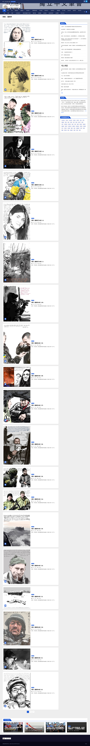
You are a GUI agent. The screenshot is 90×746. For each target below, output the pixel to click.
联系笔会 (16, 10)
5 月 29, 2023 (34, 691)
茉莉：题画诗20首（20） (37, 302)
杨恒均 (84, 124)
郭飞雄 (65, 130)
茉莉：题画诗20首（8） (37, 689)
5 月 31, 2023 (34, 629)
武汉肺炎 (77, 126)
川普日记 (65, 124)
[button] (84, 11)
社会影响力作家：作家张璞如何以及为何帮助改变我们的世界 (72, 72)
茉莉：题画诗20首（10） (37, 627)
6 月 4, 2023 (34, 501)
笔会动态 (28, 10)
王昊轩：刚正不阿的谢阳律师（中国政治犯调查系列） (71, 49)
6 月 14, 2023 (34, 222)
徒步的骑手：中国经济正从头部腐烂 (68, 29)
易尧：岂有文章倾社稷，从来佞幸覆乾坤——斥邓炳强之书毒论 (76, 728)
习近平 (67, 120)
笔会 (74, 128)
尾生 (82, 122)
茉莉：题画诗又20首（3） (37, 185)
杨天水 (81, 124)
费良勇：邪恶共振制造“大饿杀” (67, 57)
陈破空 (71, 130)
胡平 (81, 128)
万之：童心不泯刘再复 (65, 75)
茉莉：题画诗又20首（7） (37, 39)
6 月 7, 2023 (34, 407)
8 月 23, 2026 (7, 730)
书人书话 (63, 10)
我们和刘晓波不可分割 (26, 13)
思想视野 (58, 10)
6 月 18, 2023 (34, 77)
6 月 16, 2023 (34, 153)
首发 (8, 13)
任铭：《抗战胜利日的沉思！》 (67, 52)
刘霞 (71, 122)
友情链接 (39, 13)
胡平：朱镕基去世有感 (65, 54)
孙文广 (79, 122)
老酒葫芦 (77, 128)
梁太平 (66, 126)
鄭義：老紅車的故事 (65, 86)
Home (86, 743)
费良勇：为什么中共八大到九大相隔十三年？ (69, 42)
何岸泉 (74, 120)
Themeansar (18, 743)
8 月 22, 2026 (29, 730)
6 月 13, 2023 (34, 263)
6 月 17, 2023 (34, 115)
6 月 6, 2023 (34, 446)
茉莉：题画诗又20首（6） (37, 75)
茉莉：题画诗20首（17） (37, 405)
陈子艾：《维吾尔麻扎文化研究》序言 (68, 81)
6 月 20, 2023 (34, 41)
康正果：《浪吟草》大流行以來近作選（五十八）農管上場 (72, 60)
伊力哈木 (70, 120)
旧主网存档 (18, 13)
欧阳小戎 (69, 126)
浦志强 (84, 126)
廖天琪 (69, 124)
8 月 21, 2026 (50, 730)
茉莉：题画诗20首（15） (37, 476)
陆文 (68, 130)
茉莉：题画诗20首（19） (37, 343)
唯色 (76, 122)
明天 (4, 13)
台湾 (73, 122)
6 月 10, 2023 (34, 304)
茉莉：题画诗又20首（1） (37, 261)
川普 (62, 124)
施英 (78, 124)
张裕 (72, 124)
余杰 (80, 120)
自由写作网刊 (51, 13)
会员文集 (44, 13)
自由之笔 (79, 10)
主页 (12, 10)
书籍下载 (34, 13)
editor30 (13, 730)
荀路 (84, 128)
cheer (40, 41)
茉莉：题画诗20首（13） (37, 528)
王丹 (62, 128)
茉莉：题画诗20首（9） (37, 658)
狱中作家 (46, 10)
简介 (8, 10)
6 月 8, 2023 (34, 377)
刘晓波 (63, 122)
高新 (77, 130)
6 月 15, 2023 (34, 186)
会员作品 (52, 10)
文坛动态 (40, 10)
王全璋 (65, 128)
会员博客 (57, 13)
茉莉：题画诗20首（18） (37, 375)
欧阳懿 (73, 126)
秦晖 (71, 128)
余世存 (78, 120)
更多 (62, 92)
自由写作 (74, 10)
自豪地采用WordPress (6, 743)
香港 (74, 130)
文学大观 (69, 10)
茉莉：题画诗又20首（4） (37, 151)
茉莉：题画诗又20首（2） (37, 220)
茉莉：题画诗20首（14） (37, 499)
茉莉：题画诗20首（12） (37, 565)
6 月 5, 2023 (34, 478)
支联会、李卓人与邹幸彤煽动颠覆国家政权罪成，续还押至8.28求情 (55, 729)
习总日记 (63, 120)
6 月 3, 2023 (34, 530)
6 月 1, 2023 (34, 598)
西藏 (62, 130)
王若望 (69, 128)
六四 (83, 120)
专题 (12, 13)
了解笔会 (21, 10)
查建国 (63, 126)
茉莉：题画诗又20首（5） (37, 113)
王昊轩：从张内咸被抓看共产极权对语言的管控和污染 (71, 26)
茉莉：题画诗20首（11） (37, 596)
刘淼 (65, 122)
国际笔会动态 (34, 10)
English (62, 13)
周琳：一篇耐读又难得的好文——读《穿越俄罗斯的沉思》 (72, 78)
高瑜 (79, 130)
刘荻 (68, 122)
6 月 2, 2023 (34, 567)
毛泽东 (81, 126)
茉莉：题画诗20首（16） (37, 444)
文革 (75, 124)
